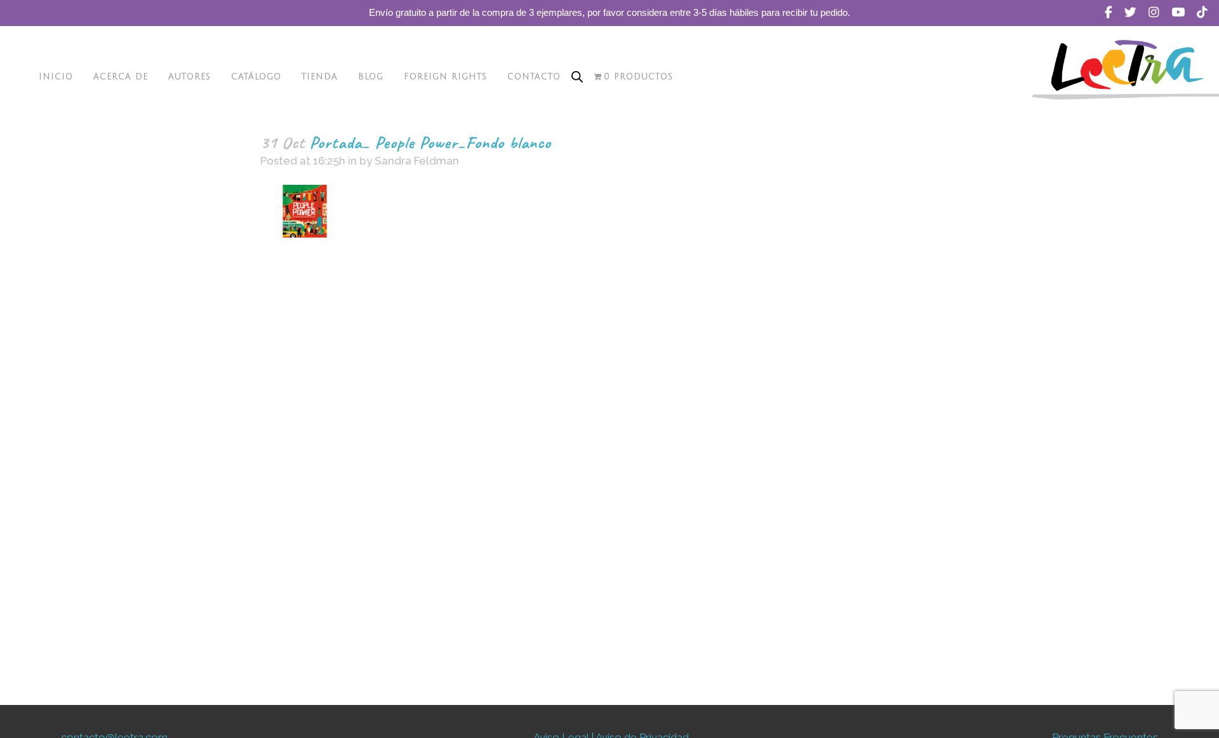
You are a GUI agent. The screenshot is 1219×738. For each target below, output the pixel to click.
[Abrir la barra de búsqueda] (577, 76)
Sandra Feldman (417, 160)
